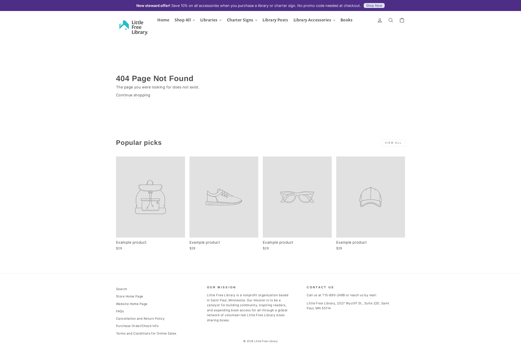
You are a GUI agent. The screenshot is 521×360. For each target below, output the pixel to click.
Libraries (209, 20)
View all (393, 142)
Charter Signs (240, 20)
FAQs (120, 311)
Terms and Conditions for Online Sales (146, 333)
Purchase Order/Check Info (137, 326)
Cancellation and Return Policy (140, 318)
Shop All (183, 20)
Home (163, 20)
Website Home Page (132, 304)
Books (346, 20)
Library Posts (275, 20)
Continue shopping (133, 95)
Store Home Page (129, 296)
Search (121, 289)
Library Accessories (312, 20)
